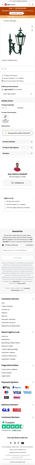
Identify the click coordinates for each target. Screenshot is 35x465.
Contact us (5, 309)
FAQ (3, 303)
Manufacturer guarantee (10, 326)
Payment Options (9, 382)
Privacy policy (6, 373)
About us (4, 336)
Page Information (9, 365)
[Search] (29, 4)
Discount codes (7, 346)
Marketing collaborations (10, 343)
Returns (4, 316)
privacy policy (22, 283)
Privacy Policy (14, 449)
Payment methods (8, 319)
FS (16, 13)
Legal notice (5, 376)
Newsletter (5, 339)
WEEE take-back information (18, 452)
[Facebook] (12, 443)
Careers (4, 356)
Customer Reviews (10, 417)
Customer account (8, 322)
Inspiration (5, 359)
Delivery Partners (9, 404)
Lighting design (12, 349)
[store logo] (10, 4)
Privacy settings (6, 447)
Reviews (6, 153)
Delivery (4, 313)
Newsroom (13, 356)
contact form (16, 281)
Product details (9, 142)
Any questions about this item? (19, 133)
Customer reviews (8, 352)
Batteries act (22, 449)
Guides (12, 359)
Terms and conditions (9, 369)
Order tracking (6, 306)
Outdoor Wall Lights (10, 21)
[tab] (17, 312)
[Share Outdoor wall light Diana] (32, 30)
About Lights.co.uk (10, 332)
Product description (11, 147)
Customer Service (10, 299)
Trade (3, 349)
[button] (32, 26)
